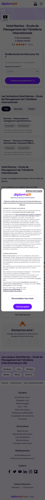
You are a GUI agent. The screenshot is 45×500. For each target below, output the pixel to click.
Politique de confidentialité (11, 289)
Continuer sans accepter (34, 191)
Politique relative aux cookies (12, 291)
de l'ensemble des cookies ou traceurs (28, 214)
